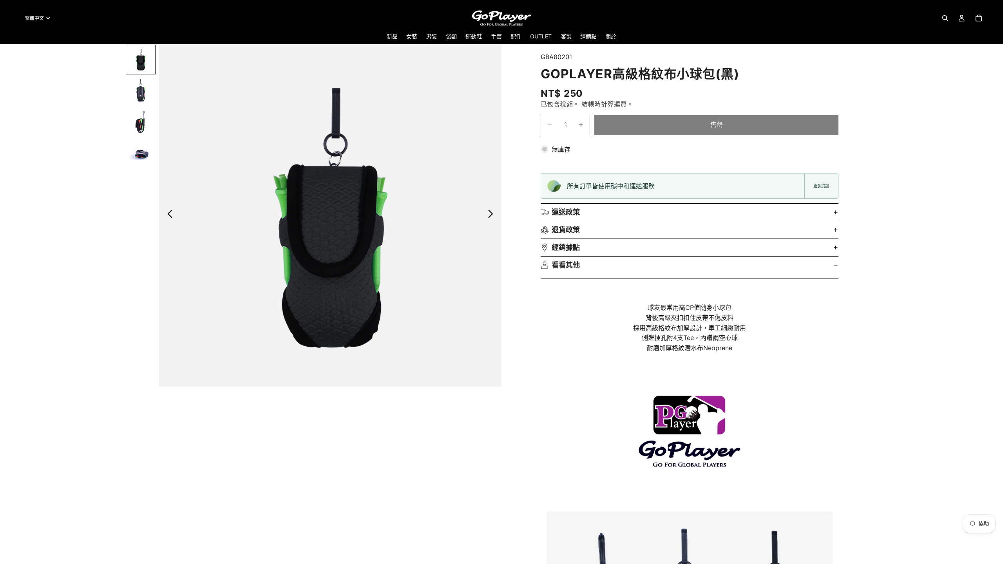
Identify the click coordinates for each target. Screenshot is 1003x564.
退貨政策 (566, 230)
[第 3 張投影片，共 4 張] (141, 122)
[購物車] (978, 18)
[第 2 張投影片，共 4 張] (141, 91)
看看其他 (566, 265)
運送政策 (566, 212)
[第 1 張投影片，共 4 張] (141, 59)
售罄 (716, 124)
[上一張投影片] (168, 215)
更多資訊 (821, 186)
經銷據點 (566, 247)
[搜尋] (945, 18)
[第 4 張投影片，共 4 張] (141, 153)
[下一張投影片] (493, 215)
